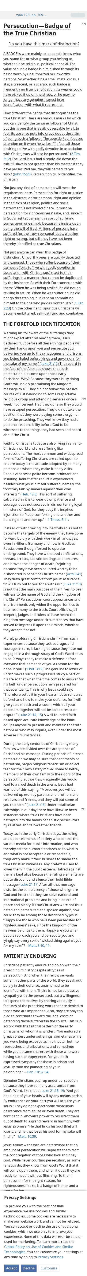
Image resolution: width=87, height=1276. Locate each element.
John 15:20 (22, 174)
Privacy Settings (50, 1257)
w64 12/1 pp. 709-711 (31, 15)
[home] (6, 5)
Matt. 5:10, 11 (39, 945)
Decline (29, 1268)
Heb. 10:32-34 (37, 1072)
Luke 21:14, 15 (30, 714)
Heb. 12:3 (29, 494)
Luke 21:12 (49, 363)
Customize (49, 1268)
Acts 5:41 (74, 574)
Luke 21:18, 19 (53, 1090)
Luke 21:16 (36, 804)
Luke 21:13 (72, 584)
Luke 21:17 (28, 884)
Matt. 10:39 (27, 1136)
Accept (11, 1268)
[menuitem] (6, 5)
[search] (81, 5)
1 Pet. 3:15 (34, 669)
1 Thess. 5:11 (58, 519)
